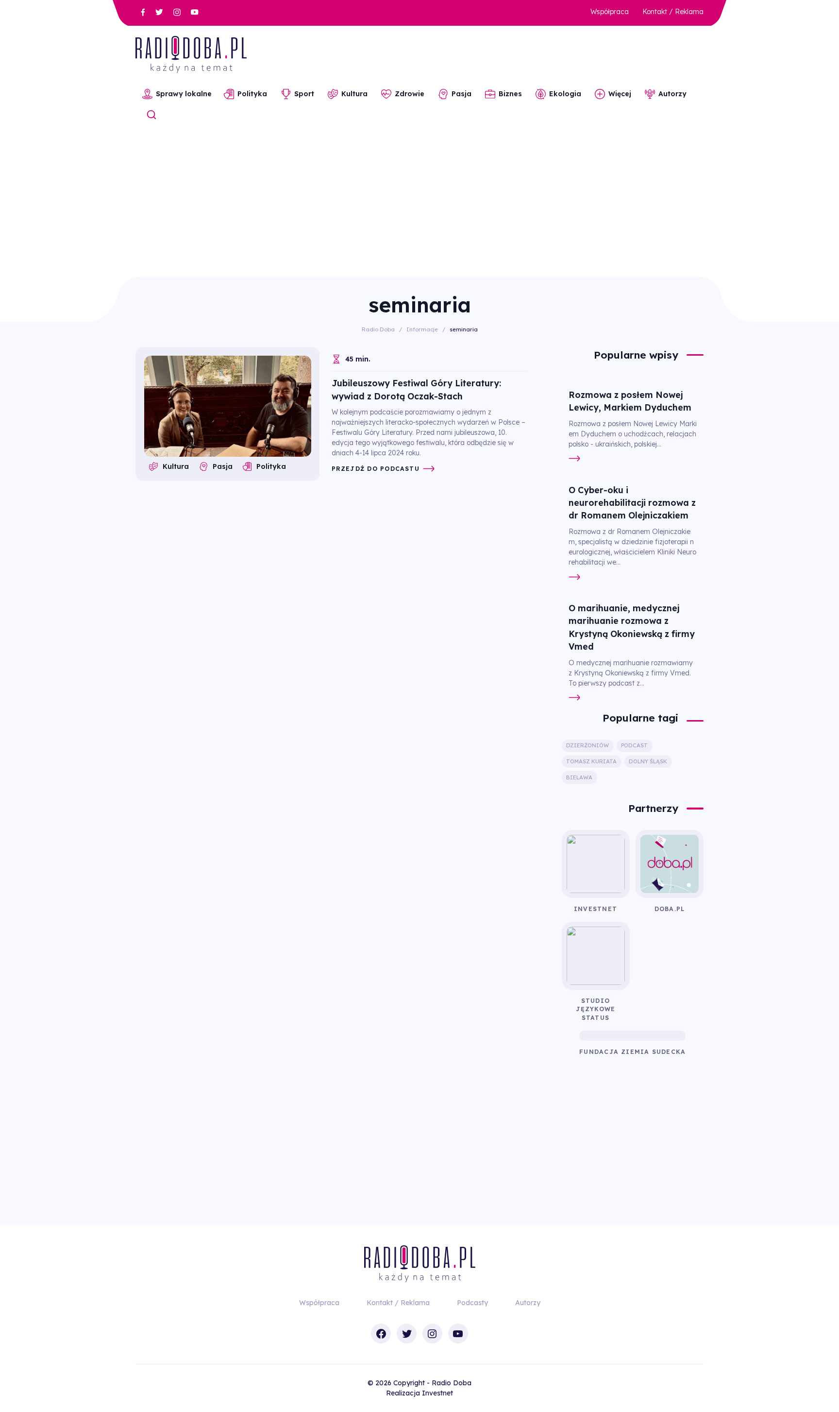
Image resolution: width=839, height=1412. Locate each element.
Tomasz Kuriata (591, 761)
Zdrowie (409, 93)
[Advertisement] (419, 204)
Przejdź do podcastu (376, 468)
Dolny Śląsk (648, 761)
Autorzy (672, 93)
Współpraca (609, 11)
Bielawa (579, 777)
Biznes (510, 93)
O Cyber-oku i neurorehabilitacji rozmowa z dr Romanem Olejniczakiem (632, 502)
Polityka (252, 93)
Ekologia (565, 93)
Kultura (354, 93)
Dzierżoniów (587, 745)
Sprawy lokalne (184, 93)
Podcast (634, 745)
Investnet (437, 1393)
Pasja (461, 93)
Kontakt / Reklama (673, 11)
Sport (304, 93)
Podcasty (472, 1302)
